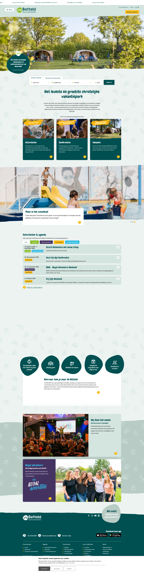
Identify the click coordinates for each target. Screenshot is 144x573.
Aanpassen (57, 568)
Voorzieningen (68, 553)
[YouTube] (95, 516)
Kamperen (27, 549)
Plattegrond (67, 551)
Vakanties (47, 549)
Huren (26, 547)
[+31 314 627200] (30, 535)
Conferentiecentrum (50, 551)
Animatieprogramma (50, 547)
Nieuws (86, 553)
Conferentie (59, 242)
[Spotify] (99, 516)
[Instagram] (92, 516)
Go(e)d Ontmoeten (72, 242)
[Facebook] (89, 516)
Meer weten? (79, 222)
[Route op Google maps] (47, 535)
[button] (131, 222)
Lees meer (118, 247)
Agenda (66, 547)
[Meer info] (55, 435)
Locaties (86, 547)
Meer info (115, 453)
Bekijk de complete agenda (34, 287)
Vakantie (34, 242)
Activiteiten (87, 551)
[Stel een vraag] (64, 535)
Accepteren (44, 568)
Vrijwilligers (87, 555)
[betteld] (26, 10)
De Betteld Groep (89, 549)
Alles (26, 242)
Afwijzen (69, 568)
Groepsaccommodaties (31, 551)
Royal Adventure (46, 242)
